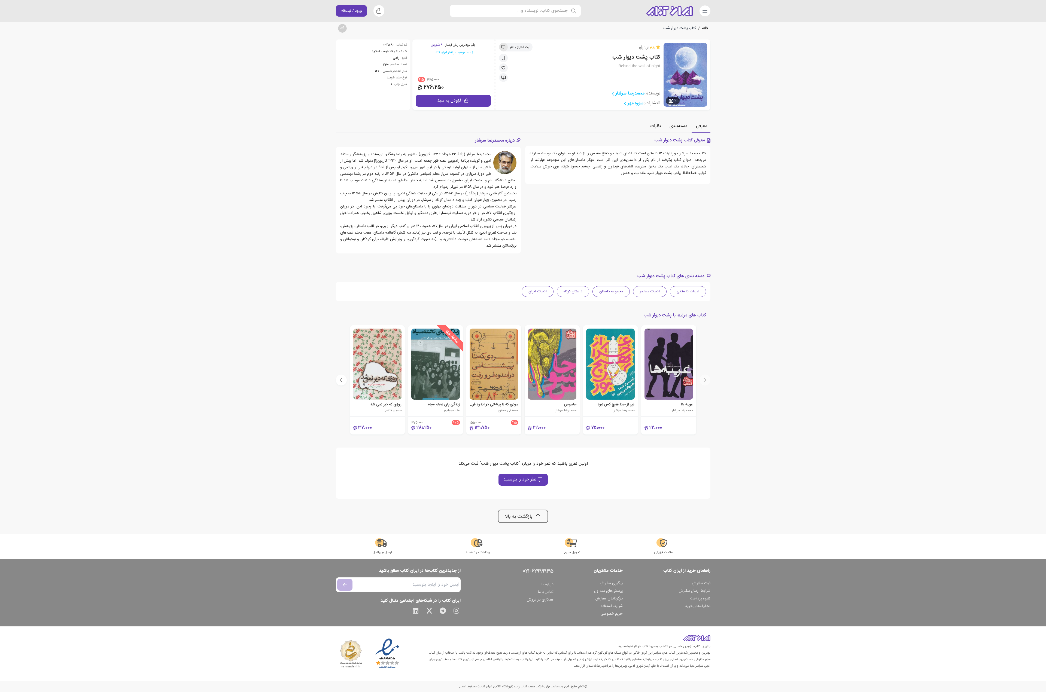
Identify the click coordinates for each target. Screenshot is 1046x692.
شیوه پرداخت (700, 598)
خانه (705, 28)
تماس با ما (546, 592)
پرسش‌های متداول (608, 591)
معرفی (701, 126)
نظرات (655, 126)
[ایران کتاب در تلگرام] (443, 611)
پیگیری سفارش (611, 583)
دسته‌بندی (678, 126)
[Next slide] (341, 380)
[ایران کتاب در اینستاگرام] (456, 611)
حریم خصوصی (611, 614)
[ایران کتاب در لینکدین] (416, 611)
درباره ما (548, 584)
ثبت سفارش (701, 583)
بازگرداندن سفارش (609, 598)
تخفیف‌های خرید (697, 606)
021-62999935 (538, 571)
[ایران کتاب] (669, 11)
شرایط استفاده (612, 606)
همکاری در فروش (540, 599)
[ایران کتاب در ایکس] (429, 611)
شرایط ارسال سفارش (694, 591)
